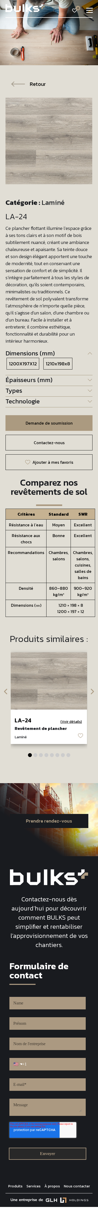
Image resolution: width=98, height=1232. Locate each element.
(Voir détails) (71, 721)
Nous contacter (77, 1186)
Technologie (22, 401)
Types (13, 390)
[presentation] (6, 691)
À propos (52, 1186)
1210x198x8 (58, 363)
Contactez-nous (49, 442)
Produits (15, 1186)
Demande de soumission (49, 423)
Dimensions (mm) (30, 353)
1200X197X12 (23, 363)
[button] (30, 755)
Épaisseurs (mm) (29, 379)
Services (33, 1186)
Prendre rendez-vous (49, 820)
